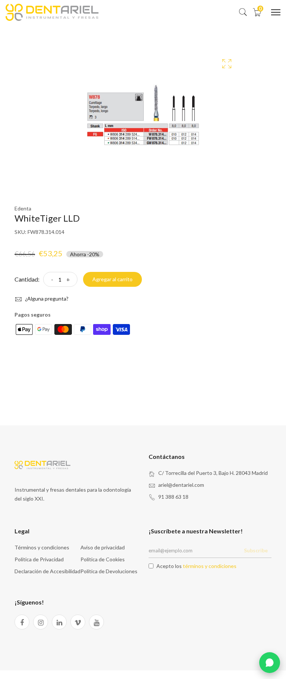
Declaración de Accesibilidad (47, 571)
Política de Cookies (102, 559)
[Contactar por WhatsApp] (269, 662)
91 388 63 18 (173, 497)
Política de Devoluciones (108, 571)
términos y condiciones (209, 566)
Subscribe (256, 550)
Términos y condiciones (42, 547)
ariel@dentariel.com (181, 485)
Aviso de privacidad (102, 547)
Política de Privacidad (39, 559)
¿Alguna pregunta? (46, 298)
